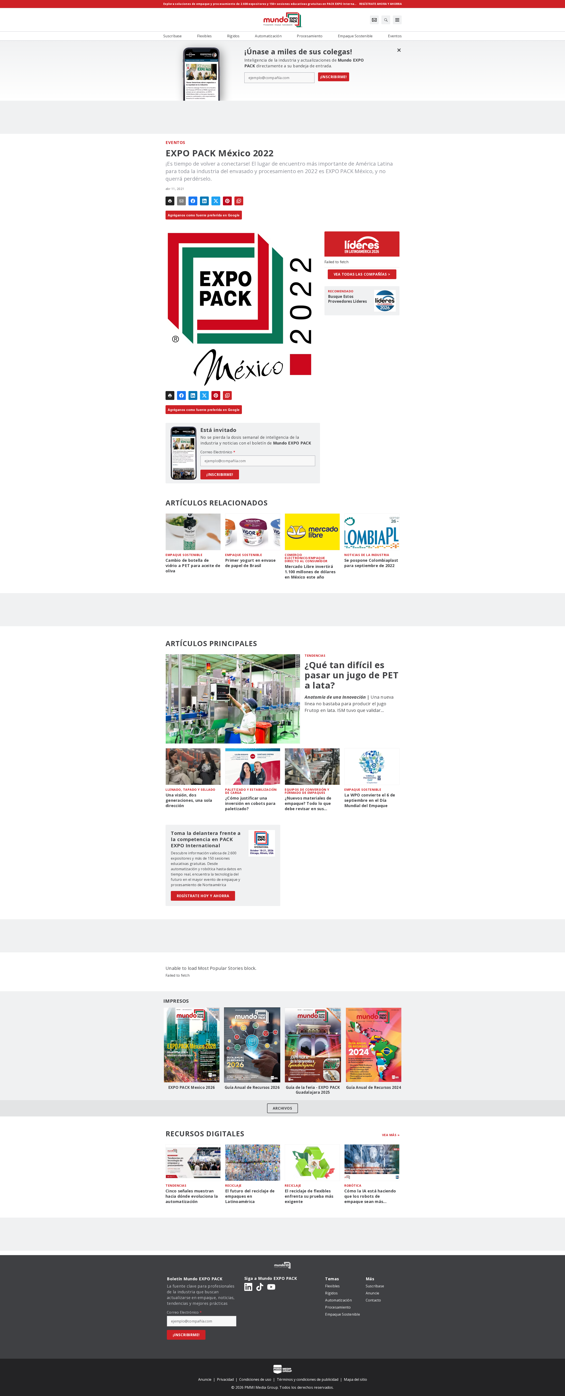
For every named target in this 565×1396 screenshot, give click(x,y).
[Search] (385, 19)
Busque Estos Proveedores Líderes (347, 299)
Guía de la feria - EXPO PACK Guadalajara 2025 (313, 1090)
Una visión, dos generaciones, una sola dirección (189, 800)
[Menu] (397, 19)
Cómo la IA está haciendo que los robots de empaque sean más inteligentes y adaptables (370, 1196)
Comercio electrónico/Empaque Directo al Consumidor (306, 558)
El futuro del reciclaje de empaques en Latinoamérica (250, 1196)
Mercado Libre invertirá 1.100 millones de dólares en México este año (310, 572)
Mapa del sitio (355, 1379)
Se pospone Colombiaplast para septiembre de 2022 (371, 563)
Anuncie (204, 1379)
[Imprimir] (170, 201)
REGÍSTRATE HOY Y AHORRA (203, 895)
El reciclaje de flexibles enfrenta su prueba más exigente (309, 1196)
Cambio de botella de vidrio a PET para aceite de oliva (193, 565)
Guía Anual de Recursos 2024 (373, 1087)
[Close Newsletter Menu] (399, 50)
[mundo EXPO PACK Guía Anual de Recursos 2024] (373, 1044)
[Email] (181, 201)
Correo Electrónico (217, 452)
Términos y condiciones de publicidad (307, 1379)
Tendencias (315, 655)
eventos (175, 142)
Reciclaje (233, 1185)
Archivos (282, 1108)
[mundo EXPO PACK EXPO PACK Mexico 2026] (191, 1044)
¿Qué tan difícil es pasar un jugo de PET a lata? (351, 675)
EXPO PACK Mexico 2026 (191, 1087)
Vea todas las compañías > (362, 274)
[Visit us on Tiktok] (260, 1286)
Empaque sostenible (184, 555)
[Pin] (227, 201)
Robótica (352, 1185)
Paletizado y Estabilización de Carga (251, 791)
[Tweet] (215, 201)
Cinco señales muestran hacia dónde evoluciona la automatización (192, 1196)
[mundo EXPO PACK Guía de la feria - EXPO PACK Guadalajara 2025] (313, 1044)
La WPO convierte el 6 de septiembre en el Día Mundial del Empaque (369, 800)
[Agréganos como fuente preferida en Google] (238, 201)
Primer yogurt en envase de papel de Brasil (250, 563)
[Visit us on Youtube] (271, 1286)
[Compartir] (192, 201)
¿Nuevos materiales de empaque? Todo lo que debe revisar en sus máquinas (308, 803)
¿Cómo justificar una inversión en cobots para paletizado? (250, 803)
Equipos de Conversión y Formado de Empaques (307, 791)
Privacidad (225, 1379)
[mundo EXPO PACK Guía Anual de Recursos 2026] (252, 1044)
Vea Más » (391, 1135)
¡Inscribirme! (333, 76)
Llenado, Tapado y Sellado (190, 789)
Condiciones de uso (255, 1379)
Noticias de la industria (366, 555)
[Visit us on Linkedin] (248, 1286)
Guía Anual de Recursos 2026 (252, 1087)
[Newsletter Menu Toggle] (374, 19)
